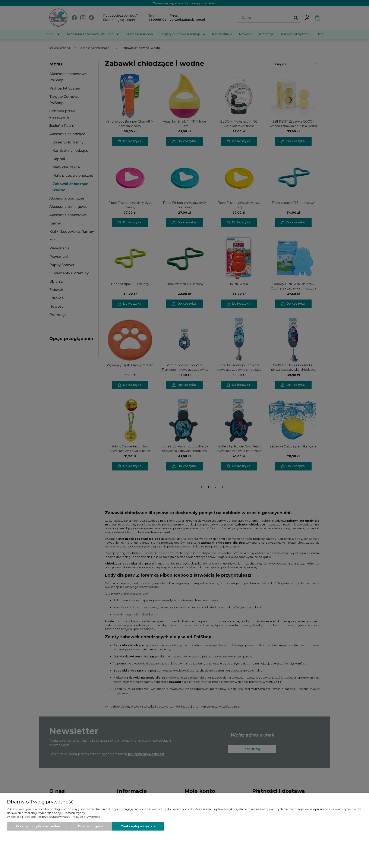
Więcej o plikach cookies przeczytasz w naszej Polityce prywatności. (54, 816)
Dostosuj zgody (90, 826)
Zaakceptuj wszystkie (138, 826)
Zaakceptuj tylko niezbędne (38, 826)
